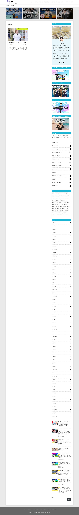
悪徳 (58, 200)
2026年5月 (54, 232)
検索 (53, 497)
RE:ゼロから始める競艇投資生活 (37, 512)
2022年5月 (54, 393)
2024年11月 (54, 292)
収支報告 (55, 159)
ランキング (55, 145)
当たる (54, 200)
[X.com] (59, 62)
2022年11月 (54, 373)
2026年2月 (54, 242)
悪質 (53, 202)
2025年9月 (54, 259)
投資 (57, 202)
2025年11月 (54, 252)
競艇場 (69, 206)
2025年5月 (54, 272)
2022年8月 (54, 383)
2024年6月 (54, 309)
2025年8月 (54, 262)
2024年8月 (54, 302)
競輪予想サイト (55, 210)
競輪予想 (68, 208)
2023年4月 (54, 356)
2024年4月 (54, 316)
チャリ (66, 193)
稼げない (66, 204)
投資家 (61, 202)
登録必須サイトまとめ (57, 175)
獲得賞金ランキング (56, 204)
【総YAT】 (55, 142)
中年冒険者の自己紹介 (57, 152)
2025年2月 (54, 282)
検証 (69, 202)
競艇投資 (54, 179)
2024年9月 (54, 299)
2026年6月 (54, 229)
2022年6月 (54, 389)
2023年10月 (54, 336)
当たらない (67, 198)
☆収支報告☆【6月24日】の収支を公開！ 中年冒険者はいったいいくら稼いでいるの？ (61, 137)
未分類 (54, 172)
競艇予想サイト (63, 206)
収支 (53, 198)
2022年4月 (54, 396)
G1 (53, 193)
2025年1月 (54, 286)
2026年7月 (54, 226)
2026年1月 (54, 246)
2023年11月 (54, 332)
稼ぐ (62, 204)
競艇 (58, 206)
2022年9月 (54, 379)
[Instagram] (61, 62)
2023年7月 (54, 346)
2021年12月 (54, 409)
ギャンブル (61, 193)
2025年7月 (54, 266)
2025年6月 (54, 269)
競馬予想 (58, 212)
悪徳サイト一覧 (56, 162)
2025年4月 (54, 276)
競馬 (53, 212)
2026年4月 (54, 236)
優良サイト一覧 (56, 155)
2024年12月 (54, 289)
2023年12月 (54, 329)
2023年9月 (54, 339)
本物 (65, 202)
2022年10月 (54, 376)
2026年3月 (54, 239)
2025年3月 (54, 279)
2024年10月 (54, 296)
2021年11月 (54, 413)
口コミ (63, 198)
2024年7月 (54, 306)
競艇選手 (55, 185)
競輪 (63, 208)
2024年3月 (54, 319)
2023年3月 (54, 359)
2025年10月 (54, 256)
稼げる (54, 206)
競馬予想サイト (64, 212)
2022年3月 (54, 399)
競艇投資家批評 (56, 182)
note (57, 193)
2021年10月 (54, 416)
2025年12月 (54, 249)
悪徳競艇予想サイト (56, 165)
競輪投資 (61, 210)
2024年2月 (54, 322)
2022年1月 (54, 406)
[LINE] (63, 62)
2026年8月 (54, 222)
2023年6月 (54, 349)
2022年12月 (54, 369)
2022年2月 (54, 403)
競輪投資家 (67, 210)
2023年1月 (54, 366)
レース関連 (55, 149)
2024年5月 (54, 312)
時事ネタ (54, 169)
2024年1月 (54, 326)
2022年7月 (54, 386)
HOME (8, 5)
